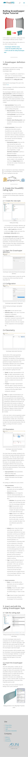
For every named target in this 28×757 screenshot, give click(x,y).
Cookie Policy (8, 727)
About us (7, 737)
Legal (6, 729)
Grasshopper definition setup (12, 46)
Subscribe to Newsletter (11, 731)
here (8, 84)
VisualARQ (7, 739)
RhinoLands (8, 741)
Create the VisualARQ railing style (13, 48)
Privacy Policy (8, 725)
